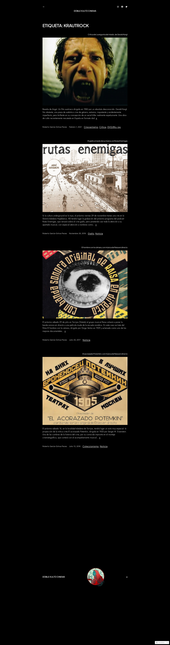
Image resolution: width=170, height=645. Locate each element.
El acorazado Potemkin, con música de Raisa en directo (105, 354)
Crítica (102, 127)
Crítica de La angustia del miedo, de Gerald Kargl (108, 34)
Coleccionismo (91, 446)
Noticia (99, 233)
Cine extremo (91, 127)
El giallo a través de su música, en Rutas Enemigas (108, 141)
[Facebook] (122, 7)
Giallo (91, 233)
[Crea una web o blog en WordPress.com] (127, 576)
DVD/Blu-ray (114, 127)
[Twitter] (126, 7)
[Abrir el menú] (43, 7)
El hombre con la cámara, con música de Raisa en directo (105, 247)
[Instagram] (118, 7)
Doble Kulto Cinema (85, 10)
